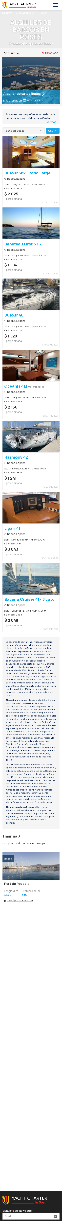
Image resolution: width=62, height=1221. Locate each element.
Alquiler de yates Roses (22, 93)
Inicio (9, 12)
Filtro (11, 53)
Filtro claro (50, 53)
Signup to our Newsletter (17, 1210)
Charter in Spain (25, 12)
